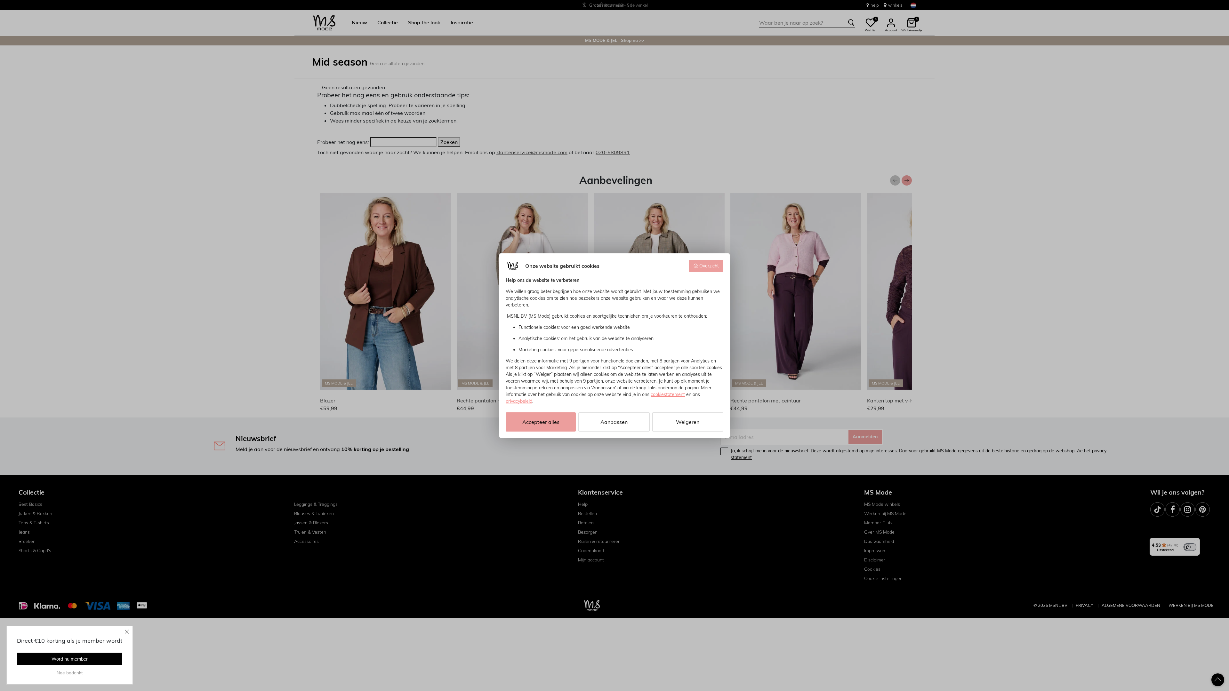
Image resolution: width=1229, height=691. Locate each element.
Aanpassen (614, 422)
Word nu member (70, 659)
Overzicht (709, 266)
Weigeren (687, 422)
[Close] (127, 631)
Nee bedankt (70, 673)
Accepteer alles (540, 422)
